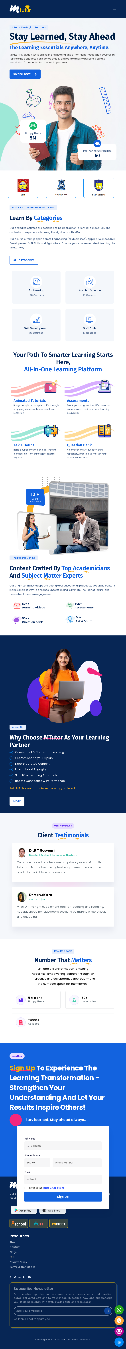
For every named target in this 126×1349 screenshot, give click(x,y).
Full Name (29, 1138)
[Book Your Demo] (119, 1342)
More (17, 801)
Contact (15, 1247)
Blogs (13, 1252)
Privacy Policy (18, 1262)
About (14, 1242)
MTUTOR (61, 1339)
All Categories (24, 260)
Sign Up (63, 1197)
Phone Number (33, 1155)
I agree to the (46, 1187)
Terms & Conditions (53, 1187)
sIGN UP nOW (23, 74)
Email (27, 1172)
